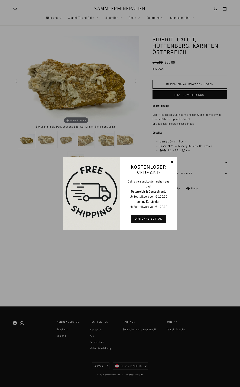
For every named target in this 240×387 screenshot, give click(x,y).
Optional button (149, 219)
